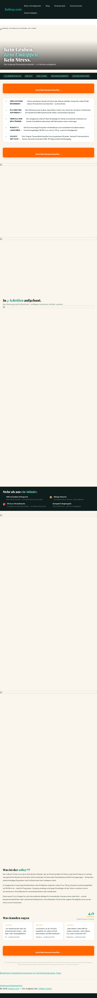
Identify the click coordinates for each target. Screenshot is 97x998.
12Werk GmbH (45, 988)
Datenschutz (16, 985)
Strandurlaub (59, 6)
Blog (48, 6)
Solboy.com (13, 9)
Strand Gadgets (30, 13)
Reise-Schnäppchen (32, 6)
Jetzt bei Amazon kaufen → (48, 90)
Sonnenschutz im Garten (31, 973)
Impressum (5, 985)
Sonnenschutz (76, 6)
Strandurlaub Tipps (52, 973)
